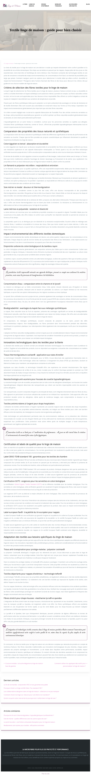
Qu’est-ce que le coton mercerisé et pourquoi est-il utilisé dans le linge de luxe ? (30, 698)
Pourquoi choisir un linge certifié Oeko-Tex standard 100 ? (23, 688)
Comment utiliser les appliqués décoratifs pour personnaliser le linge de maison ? (70, 664)
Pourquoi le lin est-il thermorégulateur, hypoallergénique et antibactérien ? (29, 715)
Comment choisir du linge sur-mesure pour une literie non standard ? (27, 695)
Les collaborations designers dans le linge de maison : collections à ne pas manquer (31, 691)
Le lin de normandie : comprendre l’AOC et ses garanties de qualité (26, 685)
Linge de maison (32, 5)
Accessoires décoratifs (73, 5)
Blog (88, 4)
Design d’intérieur (45, 5)
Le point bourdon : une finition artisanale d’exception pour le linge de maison (29, 722)
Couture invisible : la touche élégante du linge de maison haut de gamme (24, 664)
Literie (25, 4)
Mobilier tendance (58, 5)
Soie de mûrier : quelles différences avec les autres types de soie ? (25, 719)
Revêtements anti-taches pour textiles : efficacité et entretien (24, 725)
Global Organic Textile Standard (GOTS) (28, 484)
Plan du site (45, 774)
